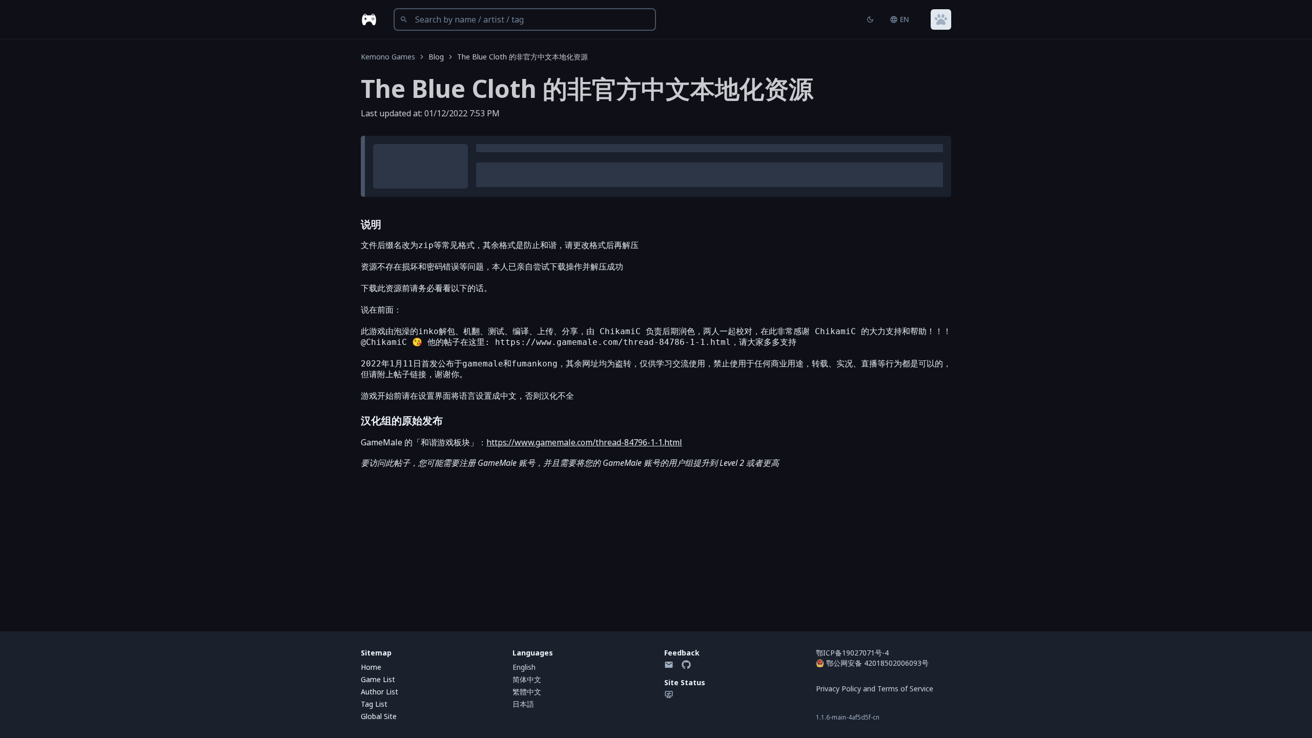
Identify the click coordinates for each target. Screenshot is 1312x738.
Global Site (379, 716)
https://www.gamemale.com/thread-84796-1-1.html (584, 442)
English (524, 667)
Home (371, 667)
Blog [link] (436, 56)
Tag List (374, 704)
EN (904, 19)
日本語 (523, 704)
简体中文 (526, 679)
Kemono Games (388, 56)
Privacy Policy (838, 688)
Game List (378, 679)
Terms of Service (905, 688)
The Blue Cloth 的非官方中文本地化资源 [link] (522, 56)
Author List (379, 691)
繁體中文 (526, 691)
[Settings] (941, 19)
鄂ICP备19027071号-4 (852, 653)
